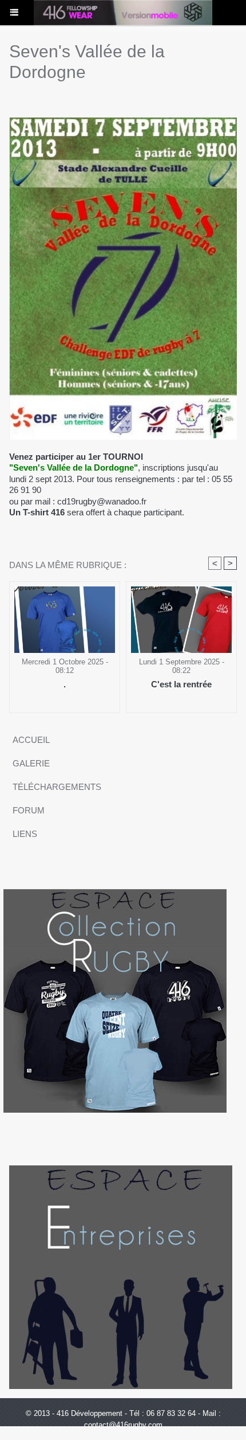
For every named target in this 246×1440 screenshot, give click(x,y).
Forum (29, 810)
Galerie (31, 763)
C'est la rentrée (181, 684)
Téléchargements (57, 787)
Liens (25, 834)
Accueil (31, 740)
